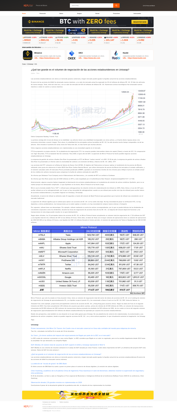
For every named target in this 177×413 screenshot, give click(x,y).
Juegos (79, 13)
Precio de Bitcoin (56, 410)
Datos (61, 13)
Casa (24, 64)
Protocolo (43, 13)
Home (24, 13)
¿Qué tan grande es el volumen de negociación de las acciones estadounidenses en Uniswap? (66, 354)
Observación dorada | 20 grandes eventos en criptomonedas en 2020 (56, 382)
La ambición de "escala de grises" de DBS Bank (49, 363)
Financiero (116, 13)
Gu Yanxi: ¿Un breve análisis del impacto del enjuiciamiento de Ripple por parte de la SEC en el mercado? (70, 335)
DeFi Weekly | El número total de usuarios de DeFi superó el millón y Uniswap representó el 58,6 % (68, 345)
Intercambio (137, 13)
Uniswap (30, 64)
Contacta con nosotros (49, 402)
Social (97, 13)
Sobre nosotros (64, 402)
